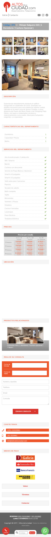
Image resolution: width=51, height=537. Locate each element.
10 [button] (43, 348)
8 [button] (35, 348)
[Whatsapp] (45, 531)
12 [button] (27, 351)
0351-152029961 (24, 516)
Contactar (25, 503)
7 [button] (31, 348)
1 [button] (7, 348)
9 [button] (39, 348)
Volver (25, 486)
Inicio (4, 15)
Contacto (13, 15)
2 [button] (11, 348)
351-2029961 (36, 516)
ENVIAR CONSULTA (23, 411)
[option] (25, 338)
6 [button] (27, 348)
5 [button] (23, 348)
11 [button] (23, 351)
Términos (25, 495)
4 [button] (19, 348)
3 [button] (15, 348)
